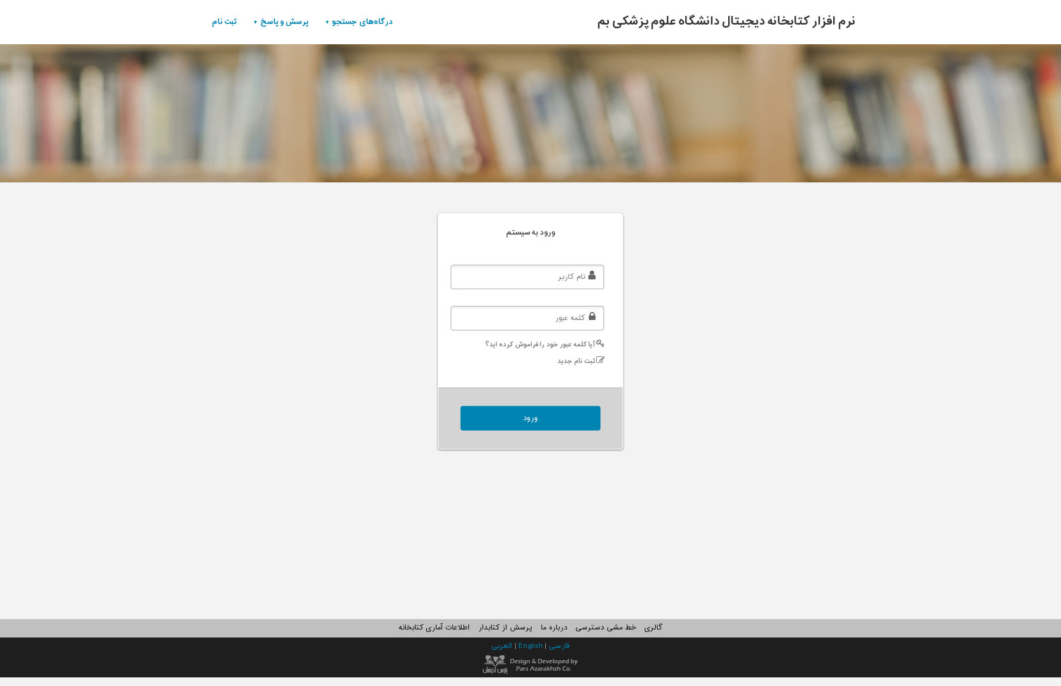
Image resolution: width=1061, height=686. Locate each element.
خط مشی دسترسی (605, 628)
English (531, 646)
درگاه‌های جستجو (362, 21)
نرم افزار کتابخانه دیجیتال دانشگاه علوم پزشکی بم (726, 21)
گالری (653, 628)
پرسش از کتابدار (505, 628)
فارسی (559, 646)
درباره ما (554, 628)
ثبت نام (224, 21)
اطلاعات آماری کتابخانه (434, 628)
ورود (530, 418)
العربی (503, 646)
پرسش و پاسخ (284, 21)
